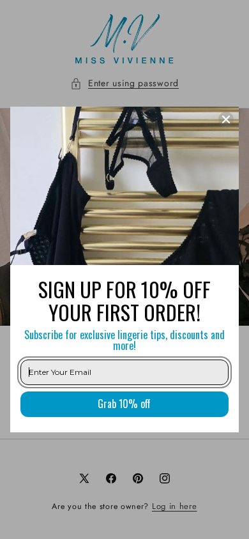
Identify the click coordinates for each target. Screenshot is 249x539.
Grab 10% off (124, 403)
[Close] (226, 119)
